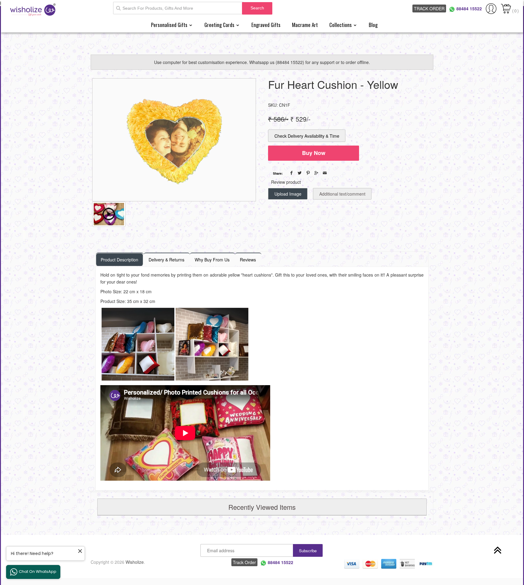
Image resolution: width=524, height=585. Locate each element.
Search (257, 7)
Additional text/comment (342, 194)
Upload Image (287, 194)
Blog (373, 25)
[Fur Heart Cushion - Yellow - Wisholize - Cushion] (174, 139)
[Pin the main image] (308, 173)
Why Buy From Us (212, 260)
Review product (286, 182)
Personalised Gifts (170, 25)
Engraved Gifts (265, 25)
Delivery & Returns (166, 260)
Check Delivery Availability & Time (306, 136)
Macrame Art (305, 25)
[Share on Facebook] (291, 173)
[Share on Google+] (316, 173)
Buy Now (313, 153)
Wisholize (135, 562)
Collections (341, 25)
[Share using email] (325, 173)
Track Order (429, 8)
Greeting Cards (220, 25)
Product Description (119, 260)
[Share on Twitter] (299, 173)
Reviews (248, 260)
